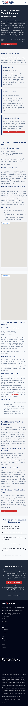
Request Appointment (5, 629)
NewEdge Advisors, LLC (21, 594)
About (3, 625)
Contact (3, 627)
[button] (25, 3)
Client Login (4, 647)
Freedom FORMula (16, 394)
